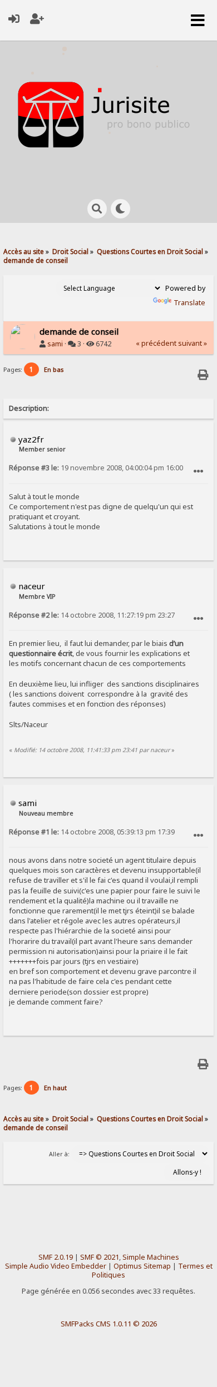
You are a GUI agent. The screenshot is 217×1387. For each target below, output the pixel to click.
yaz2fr (31, 439)
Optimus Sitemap (142, 1266)
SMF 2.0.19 (55, 1257)
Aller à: (59, 1154)
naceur (31, 585)
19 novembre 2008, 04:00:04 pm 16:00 (96, 468)
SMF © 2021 (99, 1257)
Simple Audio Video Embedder (55, 1266)
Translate (189, 302)
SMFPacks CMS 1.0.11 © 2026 (109, 1324)
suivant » (192, 343)
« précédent (156, 343)
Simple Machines (150, 1257)
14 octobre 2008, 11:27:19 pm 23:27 (92, 615)
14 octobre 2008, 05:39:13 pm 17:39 (92, 832)
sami (55, 344)
